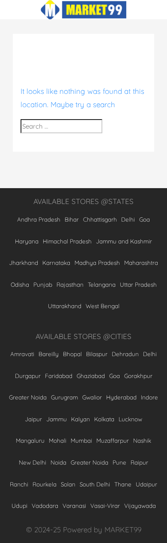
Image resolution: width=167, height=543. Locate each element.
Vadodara (45, 505)
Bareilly (49, 353)
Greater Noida (28, 397)
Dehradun (125, 353)
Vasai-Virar (105, 505)
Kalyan (80, 419)
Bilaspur (96, 353)
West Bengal (102, 305)
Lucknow (130, 419)
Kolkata (104, 419)
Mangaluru (30, 440)
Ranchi (19, 484)
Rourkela (45, 484)
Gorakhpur (138, 375)
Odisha (20, 284)
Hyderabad (121, 397)
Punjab (42, 284)
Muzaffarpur (112, 440)
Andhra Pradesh (38, 219)
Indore (149, 397)
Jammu (56, 419)
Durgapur (28, 375)
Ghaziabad (91, 375)
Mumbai (81, 440)
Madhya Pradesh (97, 262)
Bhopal (72, 353)
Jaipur (33, 419)
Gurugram (64, 397)
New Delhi (32, 462)
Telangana (102, 284)
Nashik (142, 440)
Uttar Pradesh (138, 284)
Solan (68, 484)
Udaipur (146, 484)
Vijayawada (140, 505)
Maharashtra (141, 262)
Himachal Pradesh (67, 241)
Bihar (72, 219)
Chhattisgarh (100, 219)
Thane (122, 484)
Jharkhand (23, 262)
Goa (144, 219)
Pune (119, 462)
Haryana (27, 241)
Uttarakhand (64, 305)
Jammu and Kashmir (124, 241)
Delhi (128, 219)
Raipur (139, 462)
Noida (58, 462)
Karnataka (56, 262)
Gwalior (92, 397)
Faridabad (58, 375)
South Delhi (95, 484)
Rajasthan (70, 284)
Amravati (22, 353)
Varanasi (74, 505)
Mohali (57, 440)
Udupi (19, 505)
